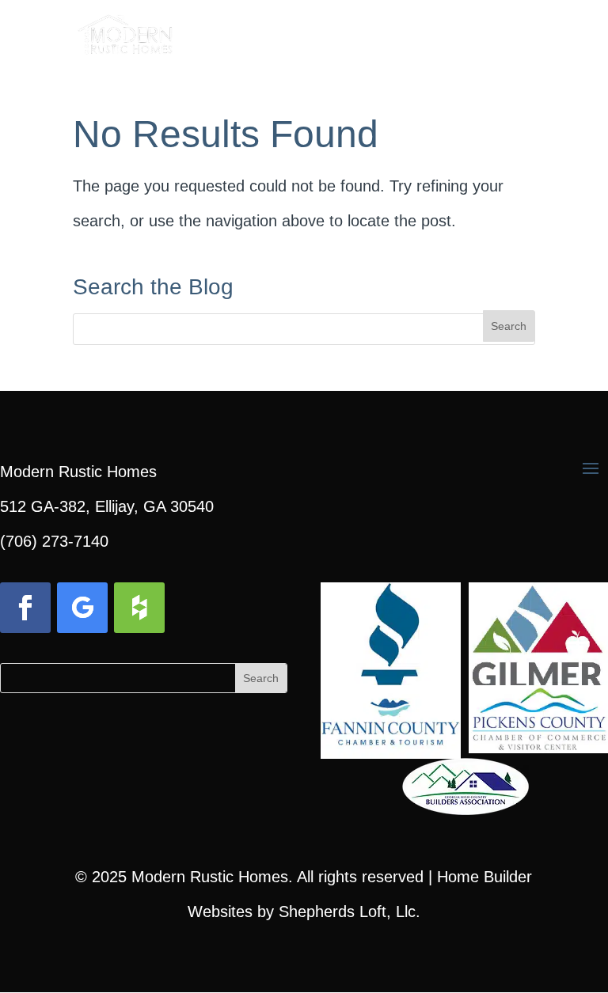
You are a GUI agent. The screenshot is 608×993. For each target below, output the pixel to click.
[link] (125, 30)
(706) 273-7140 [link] (54, 541)
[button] (522, 41)
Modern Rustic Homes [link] (209, 876)
